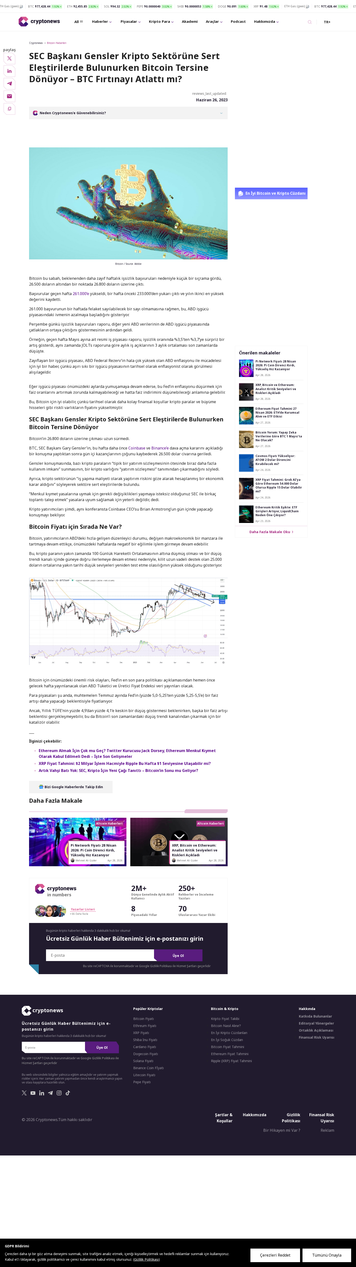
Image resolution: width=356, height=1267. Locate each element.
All (76, 21)
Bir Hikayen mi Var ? (281, 1130)
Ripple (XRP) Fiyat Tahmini (231, 1061)
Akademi (190, 21)
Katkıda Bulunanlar (315, 1016)
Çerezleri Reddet (275, 1255)
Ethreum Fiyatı (144, 1026)
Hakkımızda (264, 21)
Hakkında (307, 1008)
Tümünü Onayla (326, 1255)
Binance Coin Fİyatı (148, 1068)
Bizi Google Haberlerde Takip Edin (73, 787)
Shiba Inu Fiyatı (145, 1040)
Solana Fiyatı (143, 1061)
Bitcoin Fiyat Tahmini (227, 1047)
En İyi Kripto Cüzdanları (229, 1033)
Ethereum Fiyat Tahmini (229, 1054)
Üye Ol (178, 955)
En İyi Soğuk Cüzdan (227, 1040)
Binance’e (160, 448)
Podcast (238, 21)
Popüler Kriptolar (148, 1008)
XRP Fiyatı (141, 1033)
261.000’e (81, 293)
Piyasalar (129, 21)
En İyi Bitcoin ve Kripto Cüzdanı (275, 193)
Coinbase (136, 448)
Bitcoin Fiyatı (143, 1019)
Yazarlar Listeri (83, 909)
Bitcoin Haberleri (56, 43)
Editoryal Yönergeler (316, 1023)
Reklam (327, 1130)
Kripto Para (159, 21)
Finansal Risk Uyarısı (316, 1037)
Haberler (100, 21)
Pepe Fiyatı (142, 1082)
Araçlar (212, 21)
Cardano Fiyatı (144, 1047)
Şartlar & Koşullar (223, 1118)
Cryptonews (36, 43)
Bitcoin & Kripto (224, 1008)
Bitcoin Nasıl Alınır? (226, 1026)
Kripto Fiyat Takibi (225, 1019)
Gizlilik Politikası (291, 1118)
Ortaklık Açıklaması (316, 1030)
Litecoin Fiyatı (144, 1075)
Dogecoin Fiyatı (145, 1054)
